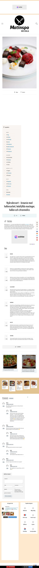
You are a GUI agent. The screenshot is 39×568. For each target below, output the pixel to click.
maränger (27, 224)
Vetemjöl (9, 139)
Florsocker (9, 175)
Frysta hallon (10, 157)
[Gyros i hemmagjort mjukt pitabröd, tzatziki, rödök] (4, 514)
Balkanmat (25, 510)
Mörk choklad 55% (11, 146)
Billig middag (33, 510)
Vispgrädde (9, 181)
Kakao (9, 137)
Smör (9, 141)
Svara (7, 413)
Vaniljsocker (10, 144)
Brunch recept (33, 517)
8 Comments (19, 346)
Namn (5, 485)
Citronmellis (8, 194)
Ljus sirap (9, 183)
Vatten (9, 162)
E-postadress (16, 485)
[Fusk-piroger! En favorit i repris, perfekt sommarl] (12, 514)
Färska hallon (8, 192)
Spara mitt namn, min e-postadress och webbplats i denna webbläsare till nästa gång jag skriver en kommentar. (13, 491)
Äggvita (9, 170)
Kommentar (6, 478)
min (26, 566)
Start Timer (30, 566)
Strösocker (9, 149)
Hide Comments (11, 398)
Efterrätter (25, 531)
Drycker (33, 524)
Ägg (8, 134)
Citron (8, 164)
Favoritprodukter (33, 531)
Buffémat (25, 524)
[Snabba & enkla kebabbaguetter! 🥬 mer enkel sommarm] (8, 514)
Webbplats (5, 489)
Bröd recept (25, 517)
